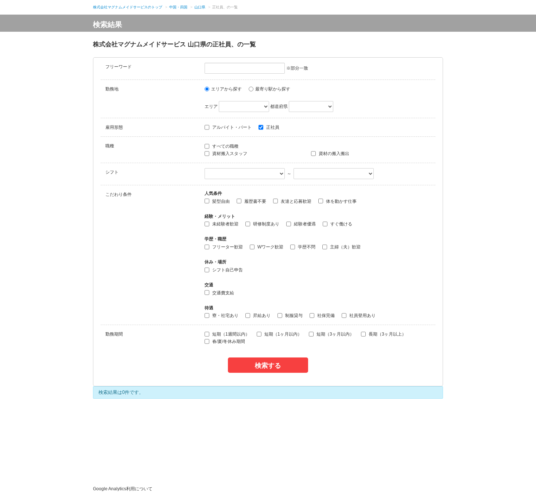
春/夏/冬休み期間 (228, 341)
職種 (109, 145)
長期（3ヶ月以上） (387, 334)
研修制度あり (265, 224)
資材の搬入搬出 (333, 153)
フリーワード (118, 66)
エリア (211, 106)
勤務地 (112, 89)
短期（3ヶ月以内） (334, 334)
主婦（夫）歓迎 (345, 247)
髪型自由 (220, 201)
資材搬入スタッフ (229, 153)
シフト (112, 172)
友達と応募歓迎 (295, 201)
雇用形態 (114, 127)
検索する (268, 365)
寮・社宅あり (224, 315)
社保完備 (325, 315)
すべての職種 (224, 146)
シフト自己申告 (227, 269)
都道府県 (279, 106)
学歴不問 (306, 247)
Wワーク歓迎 (269, 247)
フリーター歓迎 (227, 247)
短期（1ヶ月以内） (282, 334)
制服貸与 (293, 315)
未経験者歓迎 (224, 224)
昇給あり (261, 315)
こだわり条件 (118, 194)
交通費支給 (222, 292)
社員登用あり (362, 315)
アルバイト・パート (231, 127)
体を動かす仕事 (341, 201)
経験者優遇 (304, 224)
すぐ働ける (340, 224)
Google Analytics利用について (122, 488)
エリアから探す (226, 89)
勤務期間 (114, 334)
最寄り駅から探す (272, 89)
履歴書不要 (254, 201)
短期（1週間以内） (230, 334)
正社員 (272, 127)
